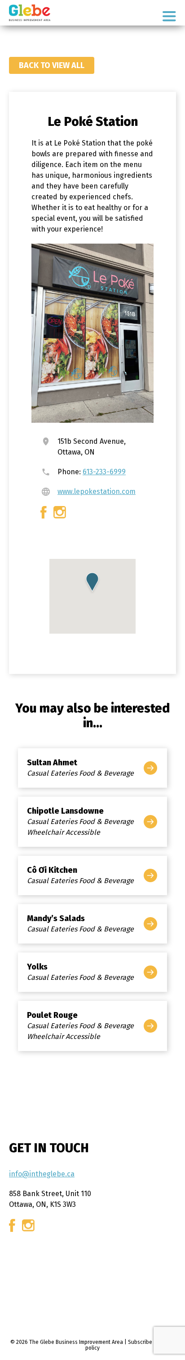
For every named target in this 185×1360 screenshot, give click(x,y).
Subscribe (140, 1342)
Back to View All (51, 65)
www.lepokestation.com (96, 491)
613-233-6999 (104, 472)
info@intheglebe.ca (42, 1174)
